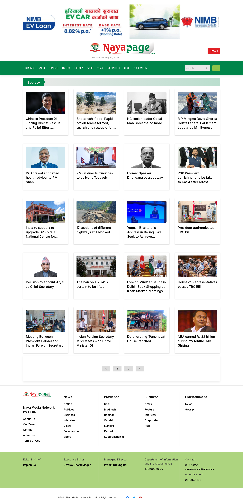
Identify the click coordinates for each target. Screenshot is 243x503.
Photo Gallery (140, 68)
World (90, 68)
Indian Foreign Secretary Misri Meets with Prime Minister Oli (95, 341)
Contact (28, 429)
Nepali (214, 51)
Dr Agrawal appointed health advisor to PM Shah (42, 177)
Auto (148, 425)
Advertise (29, 435)
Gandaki (109, 420)
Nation (42, 68)
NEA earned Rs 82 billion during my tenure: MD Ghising (196, 341)
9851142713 (192, 465)
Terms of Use (31, 440)
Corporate (151, 420)
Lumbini (109, 425)
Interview (79, 68)
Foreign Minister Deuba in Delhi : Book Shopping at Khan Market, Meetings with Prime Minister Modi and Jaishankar (146, 291)
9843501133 (193, 480)
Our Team (29, 424)
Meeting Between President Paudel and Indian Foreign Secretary (44, 341)
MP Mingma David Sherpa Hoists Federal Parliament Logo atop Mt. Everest (197, 123)
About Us (29, 419)
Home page (30, 68)
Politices (69, 409)
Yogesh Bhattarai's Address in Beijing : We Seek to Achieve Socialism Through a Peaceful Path (144, 236)
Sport (127, 68)
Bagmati (109, 415)
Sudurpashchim (114, 436)
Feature (149, 409)
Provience (53, 68)
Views (100, 68)
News (148, 404)
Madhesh (110, 409)
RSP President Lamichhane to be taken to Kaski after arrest (196, 177)
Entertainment (113, 68)
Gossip (189, 409)
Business (66, 68)
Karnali (108, 431)
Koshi (107, 404)
